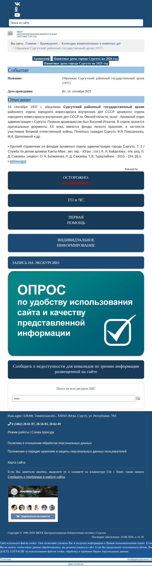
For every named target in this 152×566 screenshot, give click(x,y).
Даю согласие (76, 564)
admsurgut (18, 161)
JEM (141, 169)
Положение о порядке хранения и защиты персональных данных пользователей (67, 451)
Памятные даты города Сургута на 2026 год (86, 58)
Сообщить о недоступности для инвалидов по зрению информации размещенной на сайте (76, 368)
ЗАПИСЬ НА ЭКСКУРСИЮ (35, 262)
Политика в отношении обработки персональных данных (50, 443)
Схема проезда (42, 432)
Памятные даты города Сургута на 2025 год (76, 63)
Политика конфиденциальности (76, 559)
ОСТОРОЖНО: (76, 180)
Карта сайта (16, 462)
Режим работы (18, 432)
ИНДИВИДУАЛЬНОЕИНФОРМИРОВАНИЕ (76, 242)
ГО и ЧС (76, 200)
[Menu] (10, 33)
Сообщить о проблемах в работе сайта (36, 477)
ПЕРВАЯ (76, 219)
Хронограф (41, 58)
